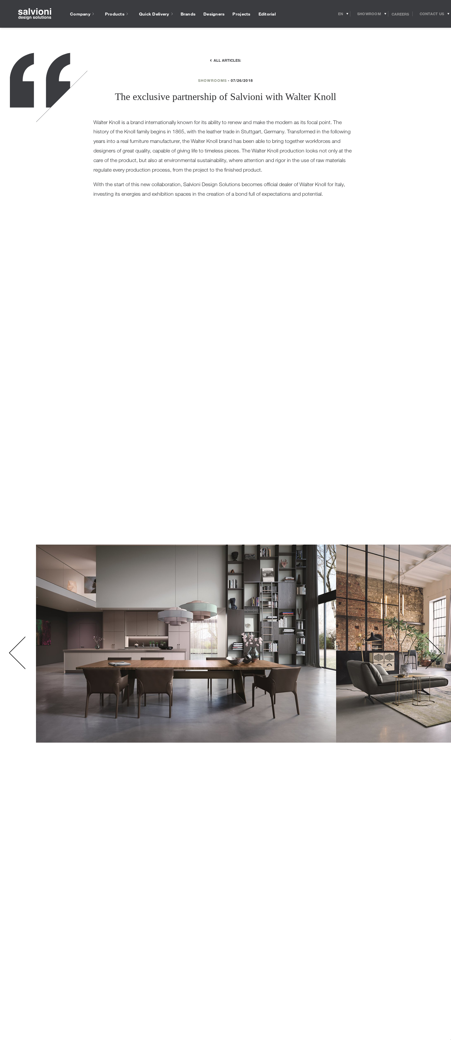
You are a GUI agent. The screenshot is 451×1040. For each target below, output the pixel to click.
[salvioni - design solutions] (34, 14)
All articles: (227, 60)
